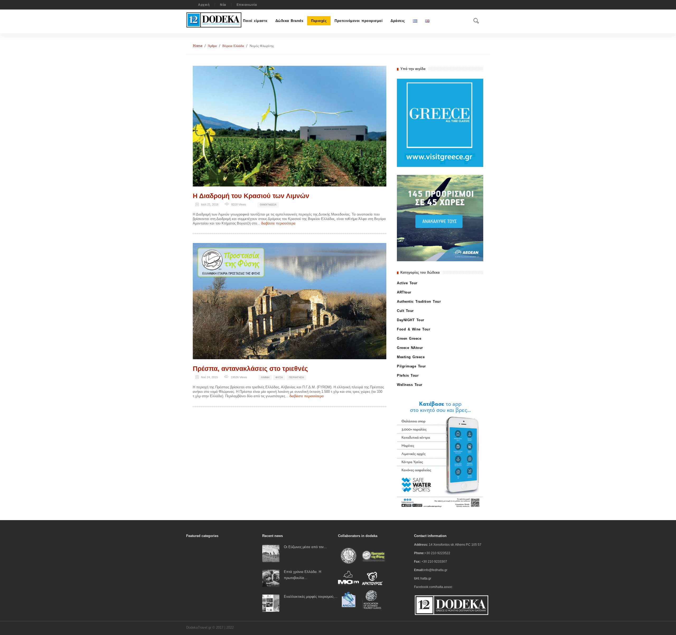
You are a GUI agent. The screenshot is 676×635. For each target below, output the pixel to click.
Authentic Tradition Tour (419, 302)
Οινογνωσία (268, 204)
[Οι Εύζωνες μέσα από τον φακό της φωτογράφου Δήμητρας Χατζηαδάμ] (270, 553)
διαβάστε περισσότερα (278, 223)
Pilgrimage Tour (411, 366)
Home (197, 46)
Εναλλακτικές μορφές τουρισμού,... (310, 597)
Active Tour (407, 283)
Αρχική (203, 5)
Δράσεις (398, 21)
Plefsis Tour (408, 375)
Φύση (279, 377)
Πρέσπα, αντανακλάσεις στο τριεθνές (250, 368)
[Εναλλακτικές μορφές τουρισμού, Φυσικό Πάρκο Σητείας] (270, 603)
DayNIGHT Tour (410, 320)
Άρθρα (212, 46)
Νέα (223, 5)
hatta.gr (425, 578)
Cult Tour (405, 311)
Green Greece (409, 338)
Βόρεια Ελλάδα (233, 46)
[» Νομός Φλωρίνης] (289, 126)
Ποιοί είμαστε (255, 21)
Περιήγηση (296, 377)
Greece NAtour (410, 348)
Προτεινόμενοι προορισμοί (359, 21)
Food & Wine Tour (413, 329)
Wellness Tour (409, 385)
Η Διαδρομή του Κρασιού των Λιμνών (251, 195)
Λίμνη (265, 377)
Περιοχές (319, 21)
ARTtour (404, 292)
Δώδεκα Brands (289, 21)
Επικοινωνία (247, 5)
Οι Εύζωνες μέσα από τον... (305, 547)
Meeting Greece (411, 357)
